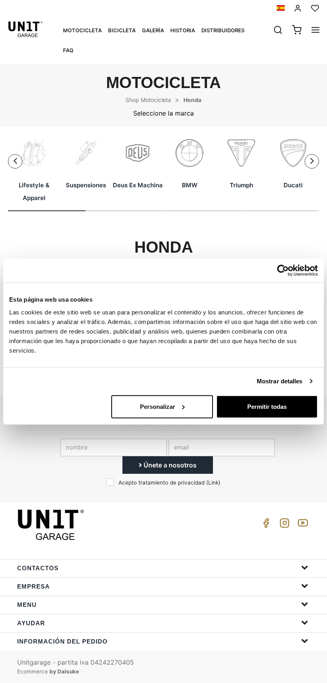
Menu (27, 604)
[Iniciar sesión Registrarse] (298, 8)
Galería (153, 30)
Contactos (38, 568)
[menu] (315, 30)
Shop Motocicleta (148, 99)
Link (213, 482)
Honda (192, 99)
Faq (68, 50)
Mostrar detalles (280, 381)
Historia (182, 30)
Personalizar (157, 406)
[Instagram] (283, 525)
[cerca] (278, 30)
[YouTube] (301, 525)
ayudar (31, 623)
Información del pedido (62, 641)
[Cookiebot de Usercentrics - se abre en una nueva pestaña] (283, 271)
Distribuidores (222, 30)
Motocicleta (82, 30)
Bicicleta (122, 30)
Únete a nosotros (169, 465)
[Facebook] (264, 525)
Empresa (33, 586)
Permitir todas (267, 406)
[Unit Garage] (52, 525)
